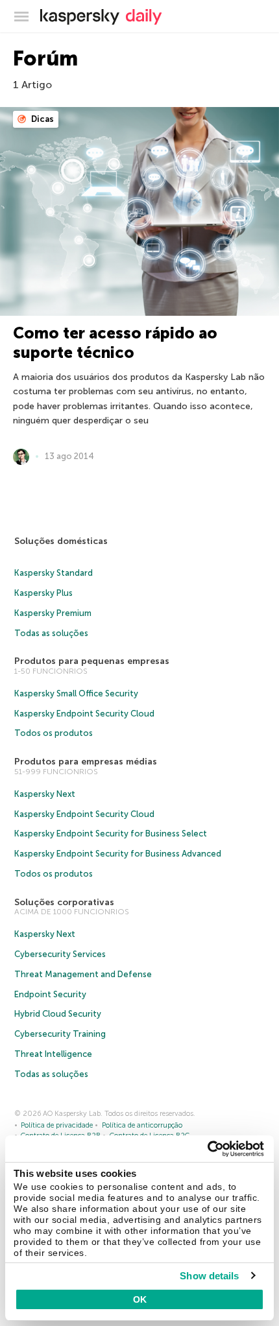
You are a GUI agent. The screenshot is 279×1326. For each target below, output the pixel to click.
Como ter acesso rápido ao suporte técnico (115, 343)
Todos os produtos (53, 733)
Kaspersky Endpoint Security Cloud (84, 713)
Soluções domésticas (61, 541)
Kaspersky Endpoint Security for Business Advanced (117, 853)
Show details (209, 1275)
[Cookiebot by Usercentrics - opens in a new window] (207, 1149)
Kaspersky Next (44, 794)
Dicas (41, 119)
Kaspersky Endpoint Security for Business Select (110, 833)
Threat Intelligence (53, 1054)
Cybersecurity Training (60, 1034)
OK (140, 1299)
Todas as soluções (51, 633)
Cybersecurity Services (60, 954)
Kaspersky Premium (52, 613)
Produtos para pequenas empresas (91, 661)
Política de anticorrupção (142, 1125)
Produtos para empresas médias (85, 761)
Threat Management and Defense (83, 974)
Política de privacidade (57, 1125)
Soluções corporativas (64, 902)
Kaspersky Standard (53, 573)
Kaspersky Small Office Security (76, 693)
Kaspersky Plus (43, 593)
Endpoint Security (50, 994)
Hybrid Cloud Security (57, 1014)
